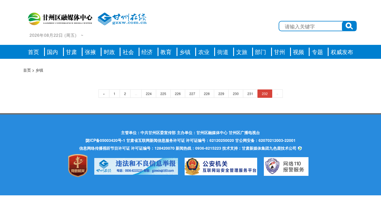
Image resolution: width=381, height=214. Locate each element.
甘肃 (71, 52)
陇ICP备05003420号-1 (105, 140)
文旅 (241, 52)
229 (221, 93)
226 (178, 93)
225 (163, 93)
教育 (166, 52)
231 (250, 93)
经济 (147, 52)
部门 (260, 52)
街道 (222, 52)
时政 (109, 52)
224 (149, 93)
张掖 (90, 52)
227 (192, 93)
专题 (317, 52)
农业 (203, 52)
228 (207, 93)
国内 (52, 52)
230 (236, 93)
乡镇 (185, 52)
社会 (128, 52)
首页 (33, 52)
